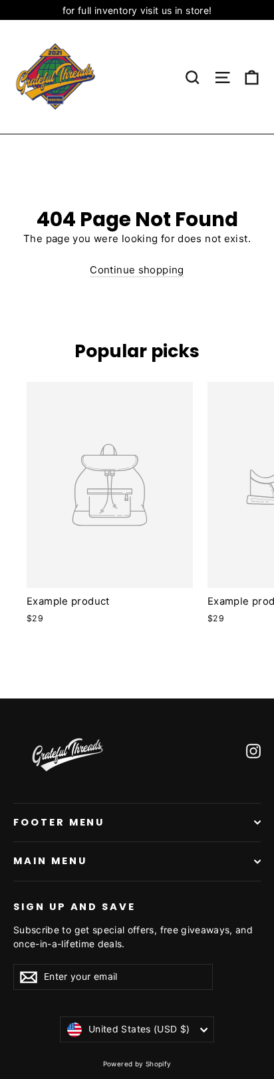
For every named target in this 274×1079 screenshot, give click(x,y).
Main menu (49, 860)
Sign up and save (74, 906)
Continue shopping (137, 269)
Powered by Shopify (137, 1064)
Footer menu (58, 822)
